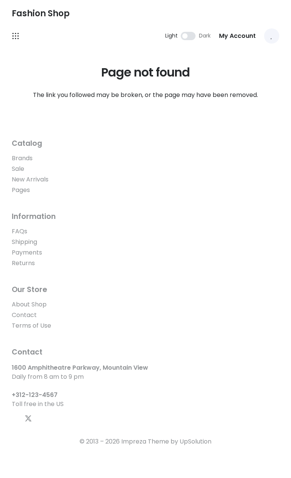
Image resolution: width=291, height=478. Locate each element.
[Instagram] (55, 419)
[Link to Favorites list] (271, 36)
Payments (27, 252)
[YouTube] (42, 418)
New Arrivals (30, 179)
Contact (24, 315)
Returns (23, 263)
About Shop (29, 304)
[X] (28, 418)
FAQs (19, 231)
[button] (275, 13)
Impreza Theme (145, 441)
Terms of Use (31, 325)
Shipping (24, 241)
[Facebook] (14, 418)
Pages (21, 190)
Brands (22, 158)
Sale (18, 168)
